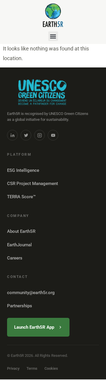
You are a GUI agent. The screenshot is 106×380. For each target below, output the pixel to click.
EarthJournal (19, 244)
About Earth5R (21, 231)
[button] (53, 36)
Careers (14, 258)
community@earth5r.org (31, 292)
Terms (31, 368)
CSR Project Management (32, 183)
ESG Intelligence (23, 170)
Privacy (13, 368)
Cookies (51, 368)
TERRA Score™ (21, 196)
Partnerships (19, 305)
